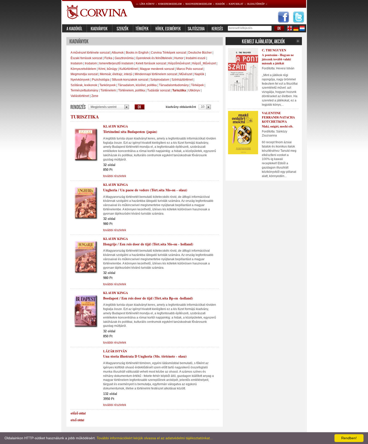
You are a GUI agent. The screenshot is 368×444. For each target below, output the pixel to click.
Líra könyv (147, 4)
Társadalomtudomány (174, 85)
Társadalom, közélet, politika (137, 85)
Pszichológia (100, 79)
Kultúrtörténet (128, 69)
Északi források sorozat (86, 58)
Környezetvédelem (83, 69)
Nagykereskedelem (199, 4)
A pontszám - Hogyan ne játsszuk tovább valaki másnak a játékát (278, 59)
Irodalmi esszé (196, 58)
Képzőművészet (179, 63)
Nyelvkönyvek (80, 79)
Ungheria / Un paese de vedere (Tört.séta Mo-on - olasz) (145, 190)
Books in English (137, 52)
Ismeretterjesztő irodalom (116, 63)
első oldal (77, 420)
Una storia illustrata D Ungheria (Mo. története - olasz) (145, 356)
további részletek (114, 176)
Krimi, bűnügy (107, 69)
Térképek (197, 85)
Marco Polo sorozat (189, 69)
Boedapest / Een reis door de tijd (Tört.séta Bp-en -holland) (148, 298)
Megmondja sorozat (84, 74)
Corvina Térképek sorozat (168, 52)
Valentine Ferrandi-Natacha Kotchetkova (278, 117)
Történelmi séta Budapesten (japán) (130, 131)
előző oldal (78, 413)
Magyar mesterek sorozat (157, 69)
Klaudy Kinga (115, 126)
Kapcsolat (236, 4)
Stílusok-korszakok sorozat (130, 79)
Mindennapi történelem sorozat (156, 74)
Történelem (108, 90)
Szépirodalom (159, 79)
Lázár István (115, 351)
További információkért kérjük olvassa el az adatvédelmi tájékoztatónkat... (155, 438)
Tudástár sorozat (158, 90)
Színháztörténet (182, 79)
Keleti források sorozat (151, 63)
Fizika (108, 58)
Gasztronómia (124, 58)
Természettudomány (84, 90)
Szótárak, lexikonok (84, 85)
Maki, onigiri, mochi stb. (277, 126)
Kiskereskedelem (170, 4)
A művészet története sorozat (90, 52)
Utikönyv (194, 90)
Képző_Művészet (204, 63)
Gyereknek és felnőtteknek (154, 58)
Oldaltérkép (256, 4)
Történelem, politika (131, 90)
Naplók (199, 74)
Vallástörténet (80, 96)
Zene (94, 96)
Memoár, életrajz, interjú (116, 74)
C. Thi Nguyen (274, 50)
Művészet (185, 74)
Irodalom (77, 63)
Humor (178, 58)
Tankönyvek (107, 85)
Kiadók (220, 4)
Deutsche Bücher (200, 52)
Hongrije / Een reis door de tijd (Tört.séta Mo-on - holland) (148, 244)
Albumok (118, 52)
